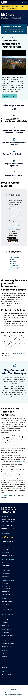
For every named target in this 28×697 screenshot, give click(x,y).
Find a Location (5, 552)
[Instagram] (5, 537)
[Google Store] (10, 240)
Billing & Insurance (5, 568)
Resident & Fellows (5, 641)
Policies (3, 664)
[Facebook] (2, 537)
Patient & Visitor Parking (7, 589)
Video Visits (12, 264)
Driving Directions (5, 594)
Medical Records (5, 565)
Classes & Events (5, 570)
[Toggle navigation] (25, 2)
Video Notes (12, 262)
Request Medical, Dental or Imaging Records (14, 268)
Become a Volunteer (6, 674)
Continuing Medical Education (8, 643)
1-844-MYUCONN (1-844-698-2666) (14, 227)
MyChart (3, 562)
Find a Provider (5, 550)
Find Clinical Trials (5, 610)
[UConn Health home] (4, 2)
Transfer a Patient (5, 625)
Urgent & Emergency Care (7, 547)
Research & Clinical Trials (7, 601)
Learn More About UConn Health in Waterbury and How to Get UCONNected (14, 7)
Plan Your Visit (4, 583)
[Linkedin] (7, 537)
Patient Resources (5, 576)
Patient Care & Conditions (7, 555)
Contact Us (4, 667)
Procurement (4, 659)
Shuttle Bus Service (6, 591)
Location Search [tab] (18, 31)
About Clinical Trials (6, 607)
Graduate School (5, 638)
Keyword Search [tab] (8, 29)
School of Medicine (5, 632)
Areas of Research (6, 604)
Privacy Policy (8, 495)
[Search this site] (22, 2)
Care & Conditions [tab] (18, 29)
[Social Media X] (9, 537)
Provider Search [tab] (7, 31)
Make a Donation (5, 677)
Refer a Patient (4, 622)
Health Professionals (6, 617)
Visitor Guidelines (5, 586)
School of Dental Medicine (7, 635)
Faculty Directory (5, 646)
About (2, 653)
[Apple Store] (10, 237)
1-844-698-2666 (20, 461)
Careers (3, 662)
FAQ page (19, 353)
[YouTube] (12, 537)
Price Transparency (6, 573)
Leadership (4, 656)
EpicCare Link (4, 620)
